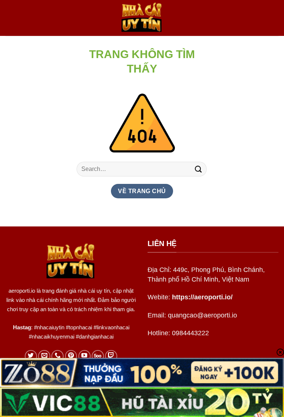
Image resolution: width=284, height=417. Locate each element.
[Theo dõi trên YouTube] (84, 356)
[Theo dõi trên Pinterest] (71, 356)
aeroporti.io (22, 290)
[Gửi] (198, 169)
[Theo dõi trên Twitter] (31, 356)
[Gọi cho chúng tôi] (57, 356)
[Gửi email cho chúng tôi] (44, 356)
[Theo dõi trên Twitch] (111, 356)
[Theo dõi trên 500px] (98, 356)
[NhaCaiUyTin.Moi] (142, 18)
